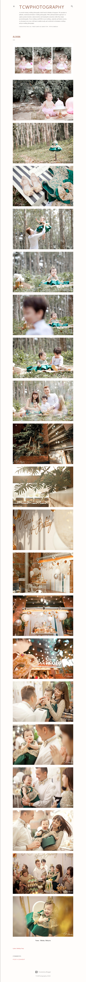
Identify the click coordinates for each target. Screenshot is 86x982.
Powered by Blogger (44, 972)
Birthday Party (20, 948)
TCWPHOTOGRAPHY (41, 7)
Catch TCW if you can (25, 26)
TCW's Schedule (53, 26)
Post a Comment (19, 959)
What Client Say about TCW (40, 26)
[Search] (72, 6)
